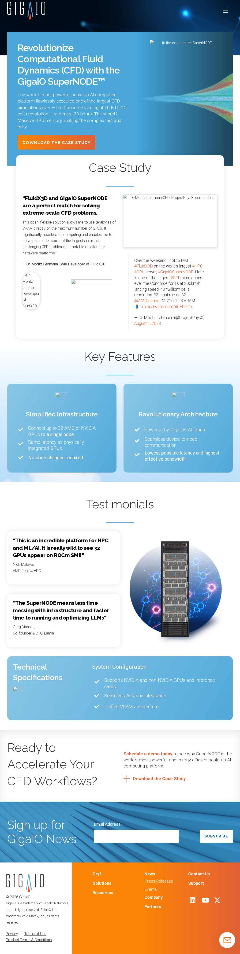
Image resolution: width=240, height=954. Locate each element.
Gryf (97, 873)
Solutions (102, 883)
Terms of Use (35, 934)
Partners (152, 906)
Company (153, 897)
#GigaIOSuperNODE (175, 272)
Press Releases (158, 881)
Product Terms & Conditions (29, 940)
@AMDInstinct (147, 300)
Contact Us (199, 873)
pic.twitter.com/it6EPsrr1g (170, 306)
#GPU (139, 272)
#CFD (176, 277)
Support (196, 883)
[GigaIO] (26, 17)
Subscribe (216, 836)
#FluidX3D (143, 266)
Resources (103, 892)
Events (150, 889)
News (149, 873)
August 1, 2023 (147, 323)
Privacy (12, 934)
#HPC (197, 266)
